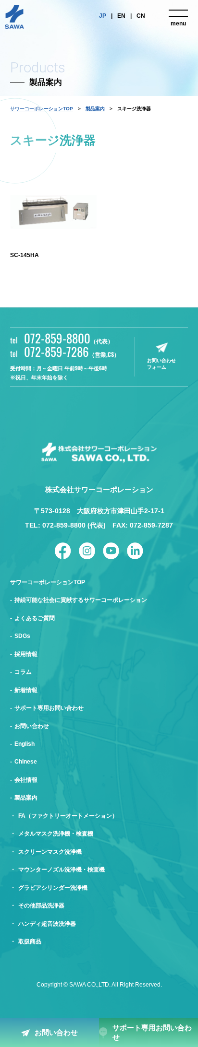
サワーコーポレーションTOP (47, 582)
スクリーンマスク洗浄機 (50, 851)
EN (121, 15)
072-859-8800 (68, 338)
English (24, 744)
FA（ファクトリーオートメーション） (68, 815)
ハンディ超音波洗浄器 (47, 923)
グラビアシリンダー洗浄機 (52, 887)
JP (102, 15)
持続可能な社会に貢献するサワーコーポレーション (80, 600)
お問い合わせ (56, 1032)
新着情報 (25, 690)
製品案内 (95, 108)
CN (140, 15)
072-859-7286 (72, 351)
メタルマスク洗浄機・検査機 (55, 833)
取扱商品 (29, 941)
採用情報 (25, 654)
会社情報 (25, 779)
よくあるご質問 (34, 618)
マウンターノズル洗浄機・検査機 (61, 869)
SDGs (22, 636)
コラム (23, 672)
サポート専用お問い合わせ (152, 1032)
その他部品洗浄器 (41, 905)
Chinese (25, 761)
